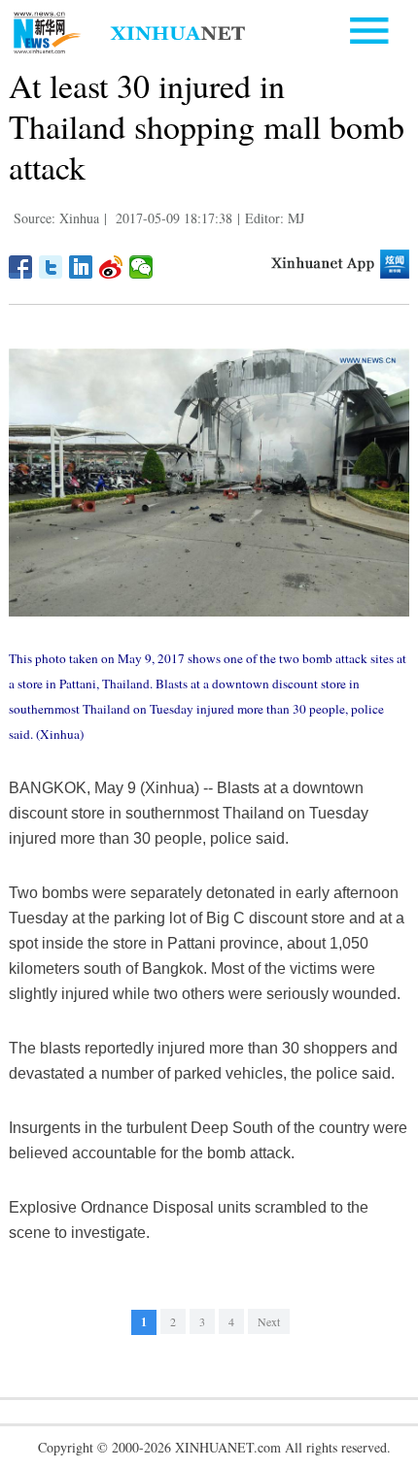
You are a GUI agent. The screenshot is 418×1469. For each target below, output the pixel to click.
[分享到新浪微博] (111, 267)
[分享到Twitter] (51, 267)
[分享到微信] (141, 267)
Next (269, 1321)
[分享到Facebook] (21, 267)
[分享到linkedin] (81, 267)
